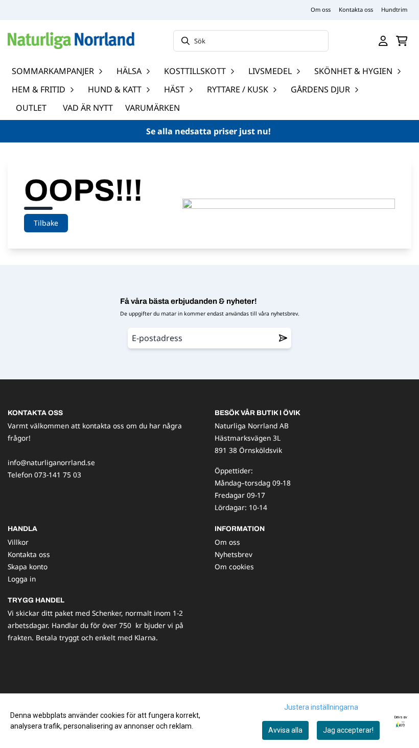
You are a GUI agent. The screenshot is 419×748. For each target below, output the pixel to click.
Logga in (22, 579)
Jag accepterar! (348, 730)
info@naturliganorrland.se (51, 462)
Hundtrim (394, 9)
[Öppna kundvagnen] (402, 41)
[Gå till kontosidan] (383, 41)
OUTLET (31, 107)
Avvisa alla (285, 730)
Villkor (18, 542)
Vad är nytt (88, 107)
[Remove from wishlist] (283, 338)
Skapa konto (28, 566)
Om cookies (234, 566)
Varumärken (152, 107)
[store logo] (71, 40)
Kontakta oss (356, 9)
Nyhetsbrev (233, 554)
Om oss (321, 9)
